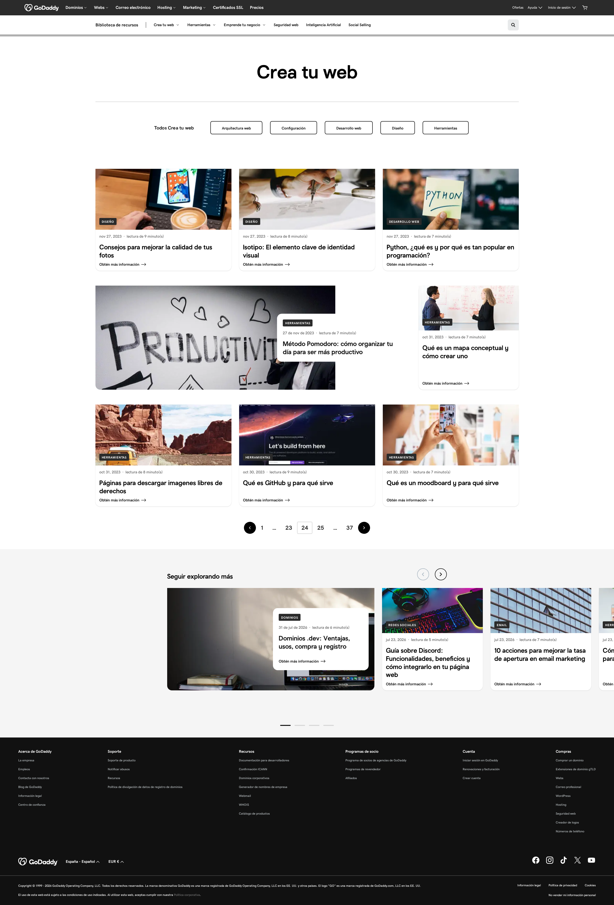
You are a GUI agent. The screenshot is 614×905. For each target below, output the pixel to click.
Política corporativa (187, 895)
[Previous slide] (423, 574)
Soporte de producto (122, 760)
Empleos (24, 769)
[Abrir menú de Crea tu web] (178, 25)
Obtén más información (299, 661)
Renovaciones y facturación (481, 769)
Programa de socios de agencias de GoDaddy (375, 760)
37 (349, 527)
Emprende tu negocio (242, 25)
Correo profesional (568, 787)
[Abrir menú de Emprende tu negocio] (264, 25)
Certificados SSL (228, 7)
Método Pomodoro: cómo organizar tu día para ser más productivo (338, 348)
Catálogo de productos (254, 813)
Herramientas (198, 25)
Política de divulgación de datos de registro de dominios (145, 787)
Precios (257, 7)
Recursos (114, 778)
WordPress (563, 796)
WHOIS (244, 804)
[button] (285, 725)
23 (288, 527)
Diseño (397, 128)
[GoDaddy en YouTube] (591, 862)
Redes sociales (402, 625)
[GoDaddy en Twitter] (577, 862)
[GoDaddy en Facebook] (535, 862)
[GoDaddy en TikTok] (563, 862)
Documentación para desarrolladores (264, 760)
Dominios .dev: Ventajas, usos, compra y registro (314, 642)
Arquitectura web (236, 128)
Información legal (30, 796)
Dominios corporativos (254, 778)
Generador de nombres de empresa (263, 787)
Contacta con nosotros (33, 778)
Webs (559, 778)
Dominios (289, 617)
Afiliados (351, 778)
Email (502, 625)
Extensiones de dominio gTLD (576, 769)
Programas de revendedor (363, 769)
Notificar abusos (119, 769)
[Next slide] (441, 574)
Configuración (294, 128)
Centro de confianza (32, 804)
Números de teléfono (570, 831)
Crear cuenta (472, 778)
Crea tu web (164, 25)
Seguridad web (286, 25)
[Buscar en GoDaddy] (513, 24)
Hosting (561, 804)
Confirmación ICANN (253, 769)
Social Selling (359, 25)
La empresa (26, 760)
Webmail (245, 796)
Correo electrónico (133, 7)
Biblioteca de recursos (116, 25)
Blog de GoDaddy (30, 787)
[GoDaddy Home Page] (38, 862)
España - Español (80, 861)
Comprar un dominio (570, 760)
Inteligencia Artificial (323, 25)
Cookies (590, 885)
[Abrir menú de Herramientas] (214, 25)
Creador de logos (567, 822)
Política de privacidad (563, 885)
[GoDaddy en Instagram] (549, 862)
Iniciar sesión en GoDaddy (480, 760)
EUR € (113, 861)
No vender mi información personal (572, 895)
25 (320, 527)
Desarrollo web (348, 128)
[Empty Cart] (585, 7)
